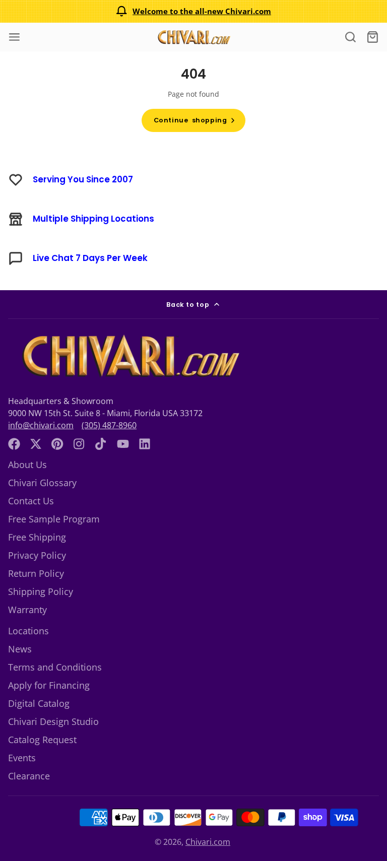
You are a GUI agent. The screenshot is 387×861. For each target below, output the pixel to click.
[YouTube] (123, 444)
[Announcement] (193, 11)
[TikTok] (101, 444)
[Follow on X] (36, 444)
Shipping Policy (40, 591)
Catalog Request (42, 740)
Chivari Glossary (42, 483)
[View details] (128, 356)
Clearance (29, 776)
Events (22, 758)
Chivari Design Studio (53, 721)
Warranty (27, 610)
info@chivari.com (41, 425)
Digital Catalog (39, 703)
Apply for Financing (49, 685)
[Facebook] (14, 444)
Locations (28, 631)
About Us (27, 464)
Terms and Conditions (55, 667)
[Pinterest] (57, 444)
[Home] (193, 37)
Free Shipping (37, 537)
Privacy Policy (37, 555)
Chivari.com (207, 841)
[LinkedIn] (145, 444)
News (20, 649)
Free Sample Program (54, 519)
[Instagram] (80, 444)
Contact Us (31, 501)
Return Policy (36, 573)
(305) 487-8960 (109, 425)
